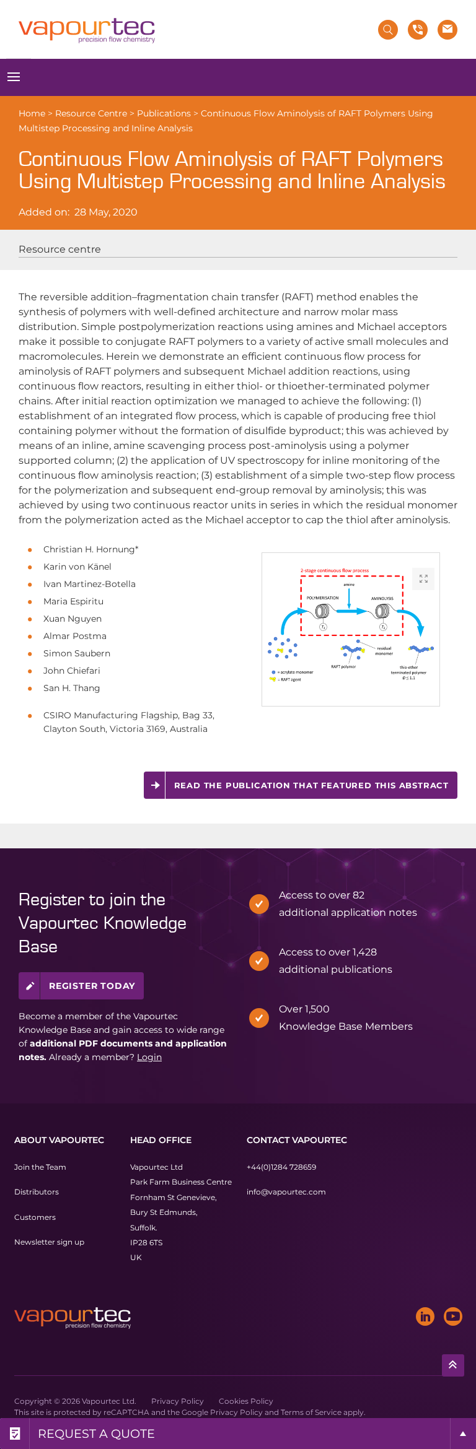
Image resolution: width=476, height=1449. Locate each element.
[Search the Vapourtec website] (388, 30)
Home (32, 113)
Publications (164, 113)
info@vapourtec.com (286, 1191)
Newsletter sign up (49, 1242)
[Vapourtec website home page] (87, 31)
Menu (14, 77)
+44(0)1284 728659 (281, 1167)
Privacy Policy (177, 1401)
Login (149, 1057)
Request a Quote (96, 1433)
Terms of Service (311, 1412)
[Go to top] (453, 1365)
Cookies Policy (246, 1401)
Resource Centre (91, 113)
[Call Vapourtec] (418, 30)
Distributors (36, 1191)
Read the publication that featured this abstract (311, 785)
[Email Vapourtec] (447, 30)
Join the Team (40, 1167)
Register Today (92, 985)
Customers (35, 1217)
